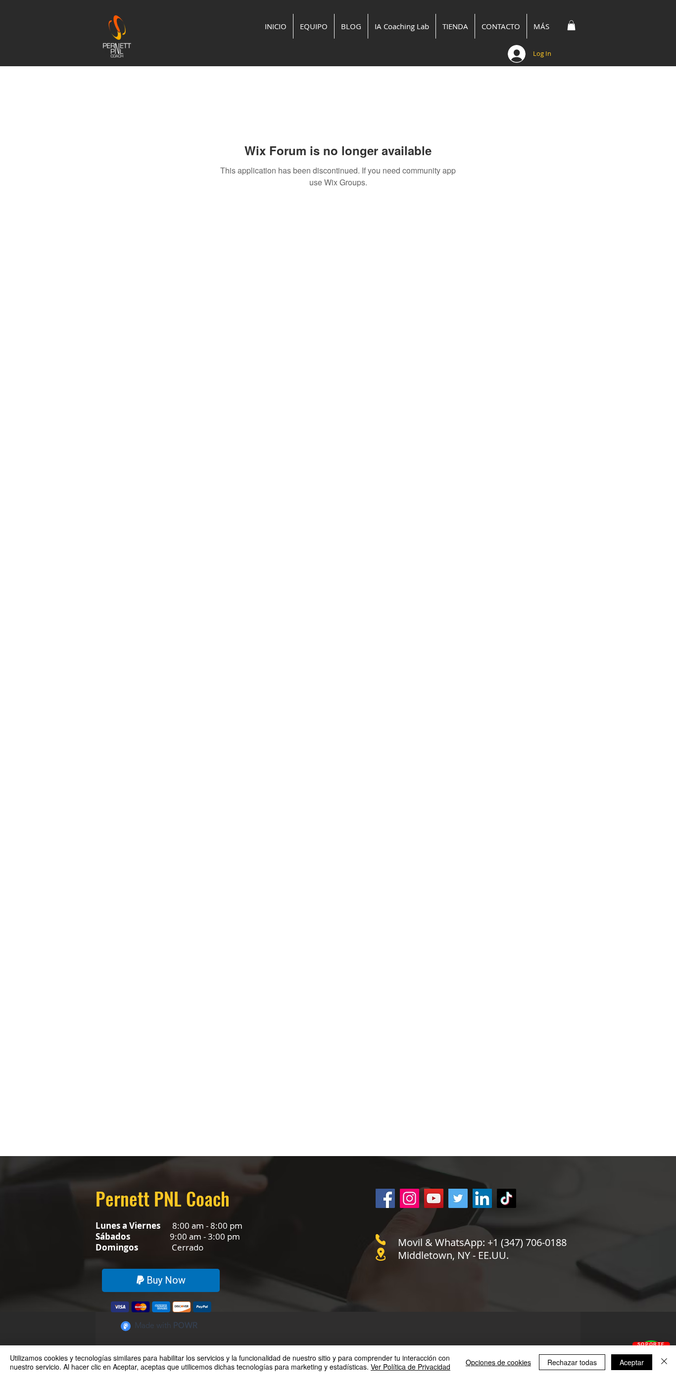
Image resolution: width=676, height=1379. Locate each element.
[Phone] (381, 1239)
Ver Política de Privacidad (410, 1367)
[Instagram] (409, 1198)
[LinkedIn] (482, 1198)
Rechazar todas (572, 1362)
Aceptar (632, 1362)
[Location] (381, 1254)
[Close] (664, 1362)
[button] (571, 25)
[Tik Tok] (506, 1198)
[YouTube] (433, 1198)
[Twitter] (458, 1198)
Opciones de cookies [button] (498, 1362)
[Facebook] (385, 1198)
